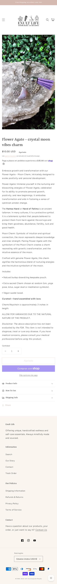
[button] (3, 20)
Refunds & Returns (14, 497)
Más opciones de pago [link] (28, 375)
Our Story (10, 461)
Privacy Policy (12, 503)
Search (9, 454)
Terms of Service (14, 510)
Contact (9, 467)
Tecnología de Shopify (35, 578)
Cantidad (6, 346)
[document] (28, 83)
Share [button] (8, 405)
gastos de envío (10, 156)
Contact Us (41, 530)
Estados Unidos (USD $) (26, 559)
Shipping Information (15, 491)
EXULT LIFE (24, 578)
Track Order (11, 473)
